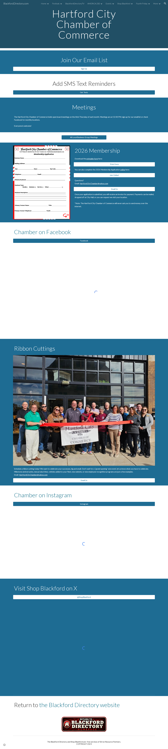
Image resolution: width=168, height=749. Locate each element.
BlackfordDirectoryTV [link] (74, 3)
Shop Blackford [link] (123, 3)
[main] (84, 24)
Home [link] (43, 3)
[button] (165, 3)
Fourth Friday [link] (141, 3)
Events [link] (109, 3)
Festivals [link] (56, 3)
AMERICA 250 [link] (93, 3)
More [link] (155, 3)
